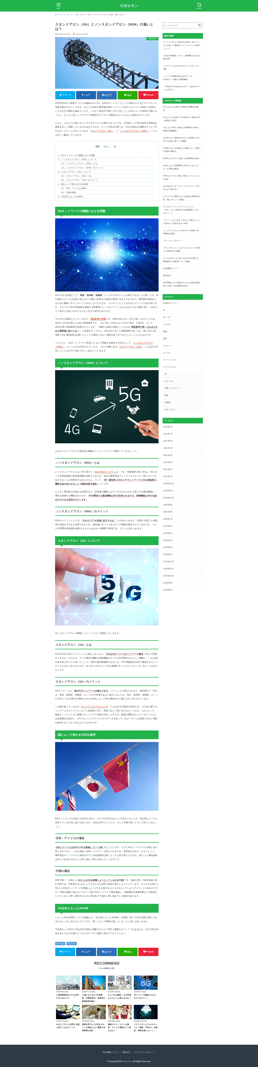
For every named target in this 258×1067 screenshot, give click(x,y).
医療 (165, 331)
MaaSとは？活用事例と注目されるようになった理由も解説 (181, 167)
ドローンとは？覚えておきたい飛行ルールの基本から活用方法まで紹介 (181, 221)
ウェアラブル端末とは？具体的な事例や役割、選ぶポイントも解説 (181, 198)
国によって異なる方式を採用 (74, 184)
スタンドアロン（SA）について (76, 172)
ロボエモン (129, 6)
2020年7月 (168, 519)
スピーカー (169, 381)
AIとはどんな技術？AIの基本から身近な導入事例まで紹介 (181, 119)
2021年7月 (168, 434)
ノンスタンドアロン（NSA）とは (81, 164)
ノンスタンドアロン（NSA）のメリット (84, 168)
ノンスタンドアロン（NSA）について (79, 159)
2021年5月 (168, 448)
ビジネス (72, 944)
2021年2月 (168, 469)
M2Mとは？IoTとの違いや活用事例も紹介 (181, 158)
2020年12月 (168, 483)
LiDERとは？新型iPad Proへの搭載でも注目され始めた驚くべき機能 (181, 139)
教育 (165, 338)
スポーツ (167, 346)
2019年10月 (168, 576)
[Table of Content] (115, 146)
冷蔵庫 (167, 402)
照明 (167, 395)
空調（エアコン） (172, 388)
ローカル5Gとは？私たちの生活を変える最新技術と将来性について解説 (181, 259)
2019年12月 (168, 561)
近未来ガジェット (171, 303)
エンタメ (167, 353)
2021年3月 (168, 462)
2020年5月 (168, 533)
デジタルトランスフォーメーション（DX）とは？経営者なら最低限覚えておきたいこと (181, 210)
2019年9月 (168, 583)
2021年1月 (168, 476)
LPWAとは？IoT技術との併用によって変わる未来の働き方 (181, 149)
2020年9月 (168, 505)
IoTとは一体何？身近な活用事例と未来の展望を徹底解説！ (181, 129)
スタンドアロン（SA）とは (79, 176)
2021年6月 (168, 441)
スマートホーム (170, 367)
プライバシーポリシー (172, 241)
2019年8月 (168, 590)
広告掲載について (171, 268)
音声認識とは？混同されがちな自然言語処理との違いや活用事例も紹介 (181, 284)
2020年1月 (168, 554)
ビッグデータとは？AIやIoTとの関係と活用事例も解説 (181, 232)
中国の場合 (71, 192)
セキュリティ (170, 409)
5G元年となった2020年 (72, 197)
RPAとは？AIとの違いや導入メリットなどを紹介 (181, 177)
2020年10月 (168, 498)
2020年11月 (168, 491)
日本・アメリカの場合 (76, 188)
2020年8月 (168, 512)
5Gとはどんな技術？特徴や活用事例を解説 (181, 108)
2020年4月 (168, 540)
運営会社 (167, 275)
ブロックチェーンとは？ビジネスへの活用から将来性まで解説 (181, 249)
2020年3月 (168, 547)
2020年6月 (168, 526)
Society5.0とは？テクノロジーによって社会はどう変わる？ (181, 187)
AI (164, 310)
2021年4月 (168, 455)
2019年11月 (168, 569)
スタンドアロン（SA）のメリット (82, 180)
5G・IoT (61, 944)
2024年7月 (168, 427)
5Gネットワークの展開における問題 (78, 155)
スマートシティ (170, 360)
